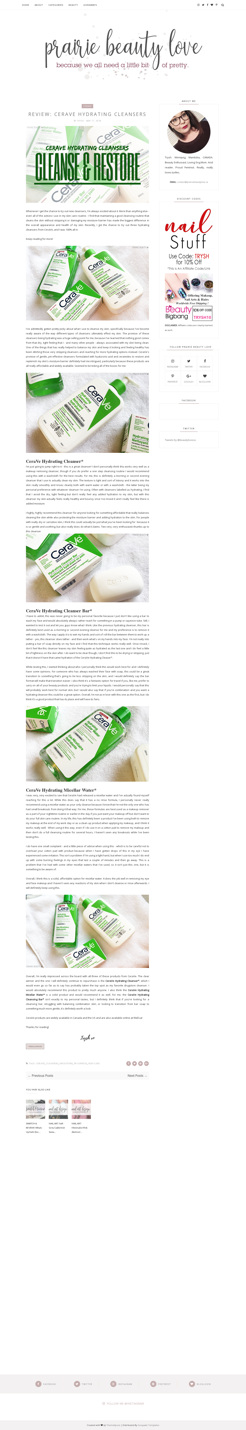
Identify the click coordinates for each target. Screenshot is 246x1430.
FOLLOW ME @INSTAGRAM (125, 1403)
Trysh (81, 120)
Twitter (189, 366)
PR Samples (80, 1063)
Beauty (73, 5)
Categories (55, 5)
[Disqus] (87, 1202)
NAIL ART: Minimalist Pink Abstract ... (79, 1127)
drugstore (66, 1063)
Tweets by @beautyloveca (180, 440)
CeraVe (87, 106)
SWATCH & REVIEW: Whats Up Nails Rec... (34, 1127)
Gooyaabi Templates (148, 1425)
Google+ (189, 381)
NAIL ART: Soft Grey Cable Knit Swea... (57, 1127)
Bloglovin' (205, 381)
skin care (94, 1063)
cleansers (52, 1063)
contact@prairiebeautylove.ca (192, 181)
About (39, 5)
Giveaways (90, 5)
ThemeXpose (113, 1425)
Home (25, 5)
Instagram (172, 366)
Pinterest (173, 381)
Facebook (205, 366)
